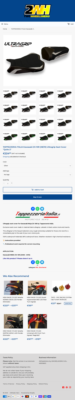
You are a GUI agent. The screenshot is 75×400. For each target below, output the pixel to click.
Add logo (6, 171)
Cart (72, 24)
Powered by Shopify (28, 393)
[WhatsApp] (37, 209)
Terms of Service (8, 384)
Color (5, 162)
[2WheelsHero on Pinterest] (67, 388)
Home (5, 29)
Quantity (6, 180)
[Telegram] (42, 209)
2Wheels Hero (14, 393)
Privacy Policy (20, 384)
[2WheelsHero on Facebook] (63, 388)
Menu (6, 24)
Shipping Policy (32, 384)
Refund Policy (43, 384)
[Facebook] (33, 209)
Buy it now (37, 197)
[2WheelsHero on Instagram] (70, 388)
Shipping (6, 157)
